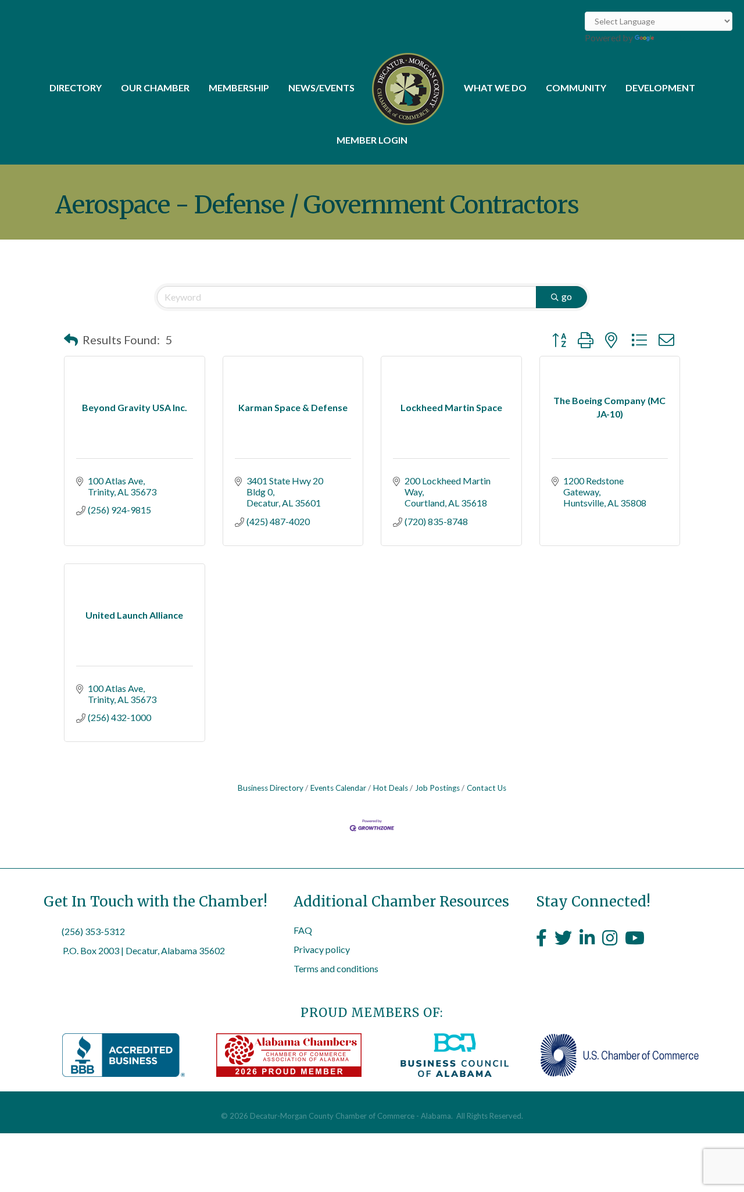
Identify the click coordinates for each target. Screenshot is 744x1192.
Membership (239, 87)
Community (576, 87)
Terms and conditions (336, 968)
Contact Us (486, 788)
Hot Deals (390, 788)
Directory (75, 87)
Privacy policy (322, 949)
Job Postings (437, 788)
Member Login (372, 139)
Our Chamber (155, 87)
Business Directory (270, 788)
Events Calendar (338, 788)
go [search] (566, 296)
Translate (675, 37)
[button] (71, 339)
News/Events (321, 87)
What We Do (495, 87)
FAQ (303, 930)
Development (660, 87)
